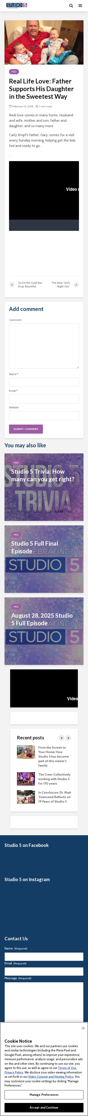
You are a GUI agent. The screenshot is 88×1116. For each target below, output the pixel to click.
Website (14, 407)
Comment (15, 320)
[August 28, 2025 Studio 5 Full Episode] (44, 631)
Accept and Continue (44, 1107)
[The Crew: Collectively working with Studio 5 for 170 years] (26, 778)
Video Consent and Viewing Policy (51, 1076)
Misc (14, 71)
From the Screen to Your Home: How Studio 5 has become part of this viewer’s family (53, 756)
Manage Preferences (44, 1094)
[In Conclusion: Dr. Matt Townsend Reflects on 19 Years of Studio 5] (26, 796)
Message (18, 978)
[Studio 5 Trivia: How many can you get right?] (44, 487)
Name (13, 374)
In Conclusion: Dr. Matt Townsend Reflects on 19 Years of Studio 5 (54, 796)
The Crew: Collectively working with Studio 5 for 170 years (54, 778)
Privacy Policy (14, 1072)
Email (13, 390)
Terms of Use (67, 1068)
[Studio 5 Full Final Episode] (44, 559)
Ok (83, 1027)
